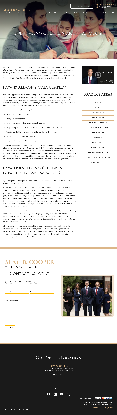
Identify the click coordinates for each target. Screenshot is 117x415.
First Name (9, 283)
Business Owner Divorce (98, 152)
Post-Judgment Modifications (98, 157)
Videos (85, 12)
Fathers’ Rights (98, 142)
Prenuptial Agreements (98, 127)
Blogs (95, 12)
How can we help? (12, 300)
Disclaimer (95, 408)
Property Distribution (98, 122)
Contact (104, 12)
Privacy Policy (107, 408)
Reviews (75, 12)
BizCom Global (24, 409)
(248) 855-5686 (105, 7)
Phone (8, 291)
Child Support (98, 117)
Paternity (98, 137)
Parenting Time (98, 132)
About (65, 12)
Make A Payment (82, 6)
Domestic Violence (98, 147)
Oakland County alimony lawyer (33, 78)
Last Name (34, 283)
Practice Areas (53, 12)
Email (32, 291)
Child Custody (98, 112)
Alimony (98, 107)
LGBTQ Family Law (98, 162)
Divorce (98, 102)
